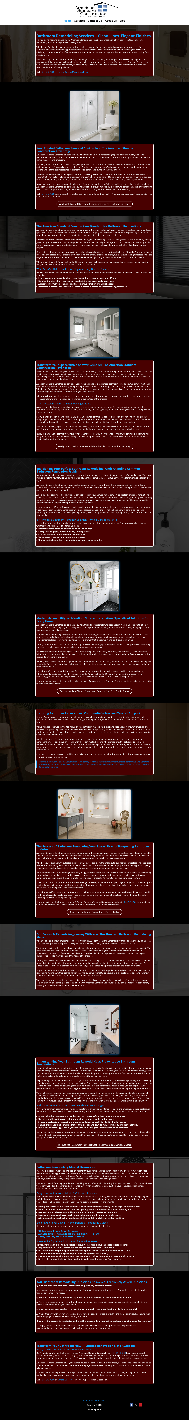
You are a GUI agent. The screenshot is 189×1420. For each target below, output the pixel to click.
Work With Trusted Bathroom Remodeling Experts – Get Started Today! (94, 203)
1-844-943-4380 (47, 72)
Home (68, 21)
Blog (122, 21)
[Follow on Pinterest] (140, 1404)
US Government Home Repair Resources (58, 1231)
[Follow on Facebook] (131, 1404)
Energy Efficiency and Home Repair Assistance (61, 1236)
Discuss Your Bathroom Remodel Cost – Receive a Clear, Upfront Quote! (94, 1144)
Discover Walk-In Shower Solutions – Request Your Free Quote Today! (94, 691)
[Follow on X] (136, 1404)
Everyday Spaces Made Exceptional (72, 72)
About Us (111, 21)
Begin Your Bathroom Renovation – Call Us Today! (94, 911)
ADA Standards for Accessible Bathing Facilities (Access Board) (69, 1233)
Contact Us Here (64, 1379)
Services (79, 21)
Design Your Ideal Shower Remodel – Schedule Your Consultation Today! (94, 446)
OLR (85, 1400)
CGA (91, 1400)
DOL (97, 1400)
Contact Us (95, 21)
